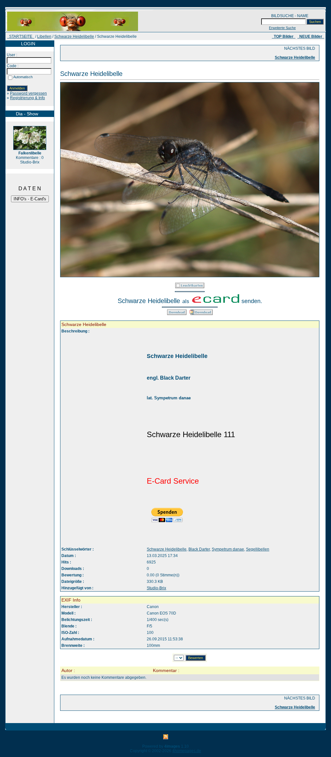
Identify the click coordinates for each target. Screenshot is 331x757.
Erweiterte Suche (282, 28)
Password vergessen (28, 93)
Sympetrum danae (228, 549)
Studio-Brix (156, 588)
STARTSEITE (20, 36)
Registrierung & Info (27, 98)
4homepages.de (186, 751)
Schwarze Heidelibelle (74, 36)
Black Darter (199, 549)
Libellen (44, 36)
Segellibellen (257, 549)
